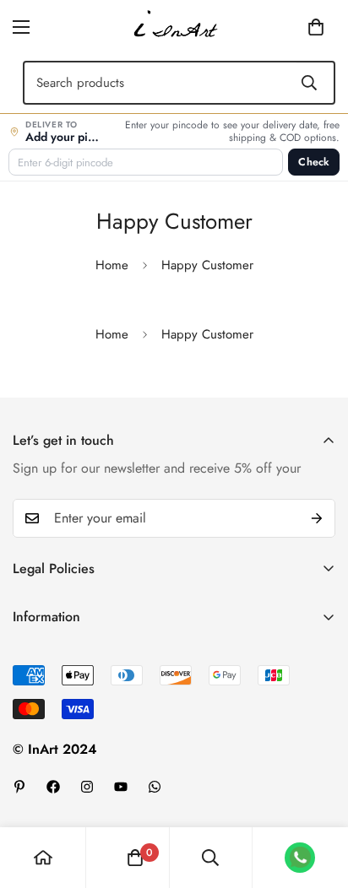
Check (313, 162)
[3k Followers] (87, 786)
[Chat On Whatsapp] (154, 786)
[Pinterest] (19, 786)
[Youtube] (121, 786)
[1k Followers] (53, 786)
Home (111, 265)
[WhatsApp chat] (300, 857)
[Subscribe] (316, 518)
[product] (43, 857)
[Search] (309, 82)
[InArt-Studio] (174, 27)
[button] (289, 27)
